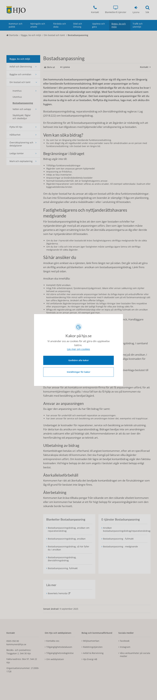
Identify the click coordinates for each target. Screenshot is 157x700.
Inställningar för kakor (78, 371)
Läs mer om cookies (78, 349)
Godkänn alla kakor (78, 360)
